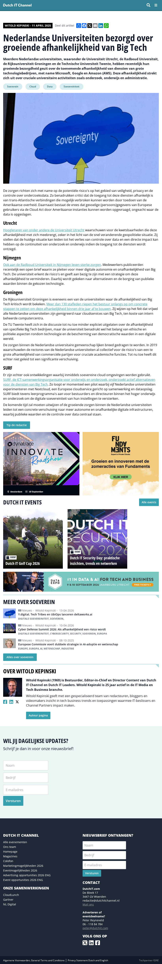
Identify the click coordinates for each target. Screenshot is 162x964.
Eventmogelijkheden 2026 (20, 870)
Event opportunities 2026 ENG (23, 880)
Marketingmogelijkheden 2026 (23, 866)
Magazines (10, 856)
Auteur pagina (38, 715)
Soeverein (12, 86)
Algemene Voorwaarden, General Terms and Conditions (34, 960)
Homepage (10, 851)
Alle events (149, 502)
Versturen (13, 801)
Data (50, 86)
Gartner (8, 899)
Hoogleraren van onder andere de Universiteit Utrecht (43, 230)
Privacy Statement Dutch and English (88, 960)
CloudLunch (11, 895)
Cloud (32, 86)
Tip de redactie (17, 425)
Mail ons (88, 904)
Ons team (9, 847)
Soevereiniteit (71, 86)
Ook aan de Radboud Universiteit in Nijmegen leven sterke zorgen (52, 265)
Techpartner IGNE (149, 960)
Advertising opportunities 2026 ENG (27, 875)
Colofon (8, 861)
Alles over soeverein (20, 657)
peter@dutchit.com (95, 928)
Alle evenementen (15, 842)
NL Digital (9, 904)
